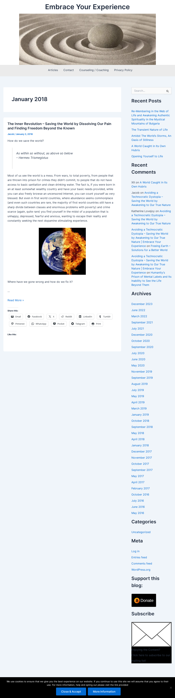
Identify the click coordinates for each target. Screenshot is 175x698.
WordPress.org (140, 569)
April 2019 (138, 402)
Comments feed (141, 563)
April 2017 (137, 482)
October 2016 (140, 494)
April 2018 (138, 439)
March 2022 (139, 316)
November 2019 (141, 371)
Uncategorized (141, 532)
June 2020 (138, 359)
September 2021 (142, 322)
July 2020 (137, 353)
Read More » (16, 300)
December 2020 (141, 334)
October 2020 (140, 341)
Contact (68, 70)
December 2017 (141, 451)
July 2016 (137, 500)
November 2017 (141, 457)
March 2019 (139, 408)
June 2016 (138, 506)
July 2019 (137, 390)
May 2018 (137, 433)
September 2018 (142, 427)
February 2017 (140, 488)
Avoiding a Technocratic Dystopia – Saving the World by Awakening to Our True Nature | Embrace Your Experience (149, 238)
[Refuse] (170, 687)
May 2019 (137, 396)
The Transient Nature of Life (149, 129)
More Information (104, 691)
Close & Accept (71, 691)
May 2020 (138, 365)
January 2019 (140, 414)
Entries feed (139, 557)
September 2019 (142, 377)
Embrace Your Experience (87, 7)
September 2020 (142, 347)
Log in (135, 551)
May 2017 (137, 476)
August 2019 (139, 384)
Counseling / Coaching (94, 70)
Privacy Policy (123, 70)
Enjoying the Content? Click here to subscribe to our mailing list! (150, 655)
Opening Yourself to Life (147, 156)
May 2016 (137, 513)
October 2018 (140, 420)
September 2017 (142, 470)
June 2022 (138, 310)
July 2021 (137, 328)
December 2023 (141, 304)
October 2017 (140, 463)
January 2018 (140, 445)
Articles (53, 70)
